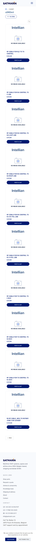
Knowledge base (8, 489)
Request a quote (8, 482)
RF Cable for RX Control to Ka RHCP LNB (18, 175)
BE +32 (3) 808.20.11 (9, 513)
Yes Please (10, 539)
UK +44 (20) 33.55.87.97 (11, 507)
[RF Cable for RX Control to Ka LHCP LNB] (18, 121)
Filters (12, 16)
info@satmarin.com (9, 516)
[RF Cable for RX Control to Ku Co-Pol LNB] (18, 202)
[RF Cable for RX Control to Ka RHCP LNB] (18, 162)
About (5, 495)
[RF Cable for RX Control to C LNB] (18, 80)
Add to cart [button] (18, 60)
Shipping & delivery (9, 492)
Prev (10, 438)
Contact (5, 498)
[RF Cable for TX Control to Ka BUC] (18, 325)
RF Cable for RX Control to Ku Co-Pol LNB (18, 216)
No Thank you (24, 539)
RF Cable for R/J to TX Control (15, 53)
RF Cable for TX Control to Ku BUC (18, 379)
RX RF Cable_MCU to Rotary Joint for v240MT (18, 419)
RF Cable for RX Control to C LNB (18, 93)
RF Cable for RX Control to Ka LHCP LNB (18, 134)
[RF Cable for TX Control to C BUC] (18, 284)
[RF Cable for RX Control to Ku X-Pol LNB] (18, 243)
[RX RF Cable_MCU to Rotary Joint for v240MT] (18, 406)
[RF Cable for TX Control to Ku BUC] (18, 366)
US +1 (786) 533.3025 (10, 510)
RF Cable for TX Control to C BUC (18, 297)
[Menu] (32, 3)
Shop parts (6, 479)
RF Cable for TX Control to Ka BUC (18, 338)
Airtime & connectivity (10, 485)
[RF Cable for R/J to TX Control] (18, 39)
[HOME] (6, 9)
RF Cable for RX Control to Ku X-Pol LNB (18, 256)
